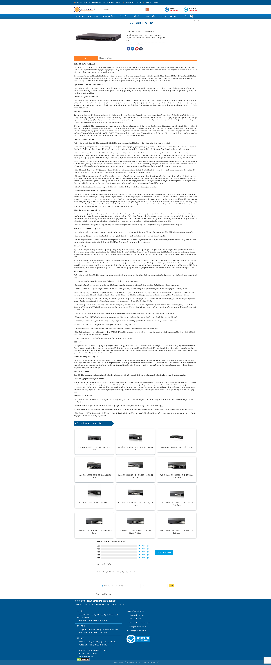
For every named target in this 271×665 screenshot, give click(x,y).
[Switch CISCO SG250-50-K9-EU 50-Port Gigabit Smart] (135, 437)
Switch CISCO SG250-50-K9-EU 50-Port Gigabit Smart (135, 448)
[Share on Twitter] (132, 49)
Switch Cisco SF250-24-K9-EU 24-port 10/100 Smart (94, 448)
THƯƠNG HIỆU (107, 16)
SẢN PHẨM (123, 16)
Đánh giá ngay (164, 552)
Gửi (171, 585)
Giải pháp (150, 16)
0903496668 (174, 10)
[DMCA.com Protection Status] (83, 659)
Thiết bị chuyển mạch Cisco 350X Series (88, 88)
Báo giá (173, 16)
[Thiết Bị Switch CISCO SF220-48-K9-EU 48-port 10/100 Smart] (177, 465)
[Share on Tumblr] (141, 49)
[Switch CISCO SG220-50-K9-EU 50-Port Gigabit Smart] (135, 492)
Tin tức (183, 16)
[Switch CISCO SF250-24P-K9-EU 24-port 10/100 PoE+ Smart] (177, 492)
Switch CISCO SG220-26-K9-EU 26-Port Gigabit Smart (94, 532)
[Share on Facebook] (128, 49)
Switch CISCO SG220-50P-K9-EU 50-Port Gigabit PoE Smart (135, 476)
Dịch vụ (162, 16)
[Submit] (147, 9)
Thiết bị (113, 80)
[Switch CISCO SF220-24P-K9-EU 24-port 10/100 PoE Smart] (177, 520)
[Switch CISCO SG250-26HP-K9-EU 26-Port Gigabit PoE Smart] (135, 520)
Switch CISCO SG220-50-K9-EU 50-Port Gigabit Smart (135, 504)
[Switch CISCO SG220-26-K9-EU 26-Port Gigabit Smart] (94, 520)
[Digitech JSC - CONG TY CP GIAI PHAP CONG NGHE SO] (84, 9)
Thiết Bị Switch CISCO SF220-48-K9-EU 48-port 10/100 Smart (177, 476)
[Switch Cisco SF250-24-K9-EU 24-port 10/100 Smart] (94, 437)
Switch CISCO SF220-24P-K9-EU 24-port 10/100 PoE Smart (177, 532)
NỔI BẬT (137, 16)
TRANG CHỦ (80, 16)
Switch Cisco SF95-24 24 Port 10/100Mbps (94, 503)
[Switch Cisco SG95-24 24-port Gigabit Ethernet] (177, 437)
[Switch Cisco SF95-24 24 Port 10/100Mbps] (94, 492)
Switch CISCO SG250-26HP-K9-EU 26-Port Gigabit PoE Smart (135, 532)
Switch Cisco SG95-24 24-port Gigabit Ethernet (176, 447)
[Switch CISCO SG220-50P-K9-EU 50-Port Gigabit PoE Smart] (135, 465)
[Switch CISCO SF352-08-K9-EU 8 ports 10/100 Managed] (94, 465)
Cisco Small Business (138, 44)
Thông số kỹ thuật (106, 58)
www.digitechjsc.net (86, 656)
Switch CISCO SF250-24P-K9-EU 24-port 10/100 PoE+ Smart (177, 504)
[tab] (86, 58)
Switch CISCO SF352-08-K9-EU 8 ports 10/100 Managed (94, 476)
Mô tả (86, 58)
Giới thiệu (93, 16)
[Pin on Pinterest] (137, 49)
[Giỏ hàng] (191, 16)
